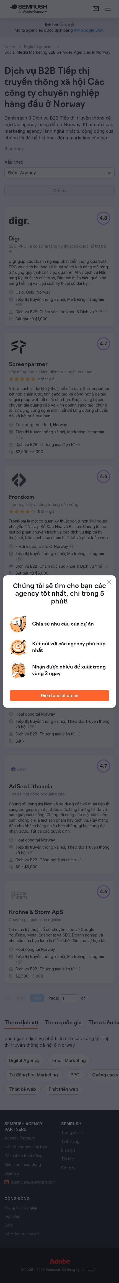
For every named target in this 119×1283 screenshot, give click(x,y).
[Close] (109, 582)
